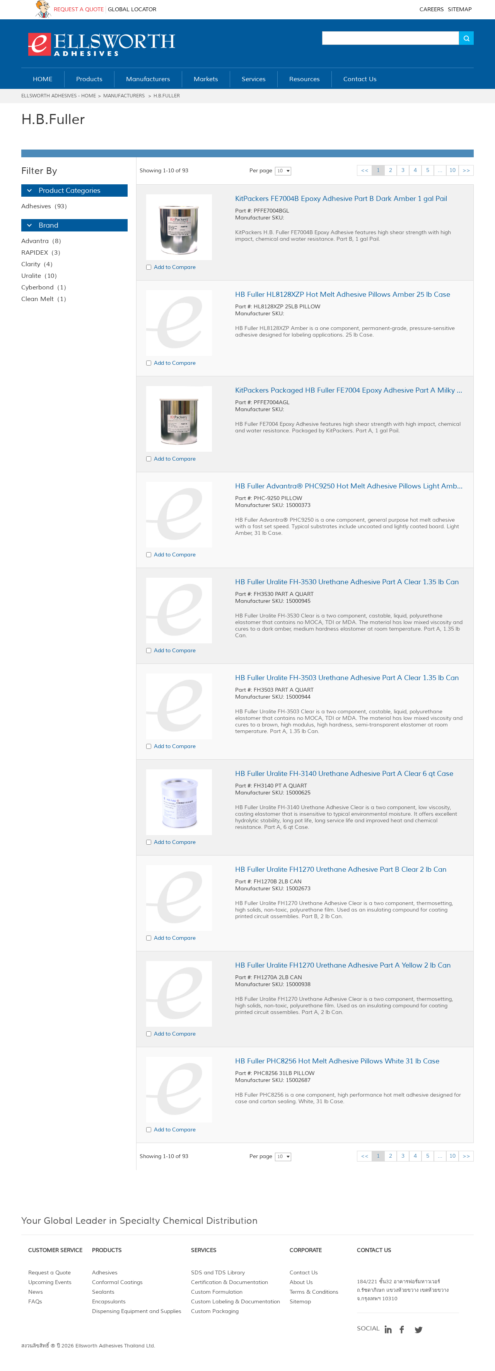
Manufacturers (124, 96)
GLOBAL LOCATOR (132, 9)
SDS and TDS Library (218, 1272)
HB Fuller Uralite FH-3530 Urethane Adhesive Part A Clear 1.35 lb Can (347, 582)
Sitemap (300, 1301)
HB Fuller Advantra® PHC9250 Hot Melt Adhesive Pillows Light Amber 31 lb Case (349, 486)
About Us (301, 1282)
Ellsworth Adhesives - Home (58, 96)
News (35, 1292)
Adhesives (105, 1272)
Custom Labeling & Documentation (235, 1301)
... (440, 170)
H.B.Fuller (167, 96)
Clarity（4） (38, 264)
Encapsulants (109, 1301)
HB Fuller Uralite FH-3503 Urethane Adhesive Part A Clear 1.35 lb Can (347, 678)
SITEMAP (460, 9)
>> (466, 170)
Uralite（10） (40, 276)
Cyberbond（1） (45, 287)
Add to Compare (175, 267)
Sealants (103, 1292)
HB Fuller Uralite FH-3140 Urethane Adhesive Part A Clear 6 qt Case (344, 773)
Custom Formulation (216, 1292)
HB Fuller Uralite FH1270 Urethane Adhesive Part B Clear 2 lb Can (341, 869)
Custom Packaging (215, 1311)
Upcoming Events (50, 1282)
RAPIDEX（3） (42, 253)
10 (280, 171)
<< (365, 170)
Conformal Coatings (117, 1282)
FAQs (35, 1301)
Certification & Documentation (229, 1282)
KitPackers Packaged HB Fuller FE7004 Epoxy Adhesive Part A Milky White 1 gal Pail (349, 390)
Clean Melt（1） (45, 299)
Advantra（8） (43, 241)
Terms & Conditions (314, 1292)
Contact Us (304, 1272)
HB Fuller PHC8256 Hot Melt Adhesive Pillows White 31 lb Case (337, 1061)
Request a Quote (49, 1272)
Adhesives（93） (45, 206)
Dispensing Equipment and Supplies (136, 1311)
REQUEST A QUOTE (79, 9)
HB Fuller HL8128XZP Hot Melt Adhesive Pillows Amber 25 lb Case (342, 294)
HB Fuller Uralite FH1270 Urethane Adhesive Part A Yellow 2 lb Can (343, 965)
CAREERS (432, 9)
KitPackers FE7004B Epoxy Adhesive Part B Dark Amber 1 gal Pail (341, 198)
